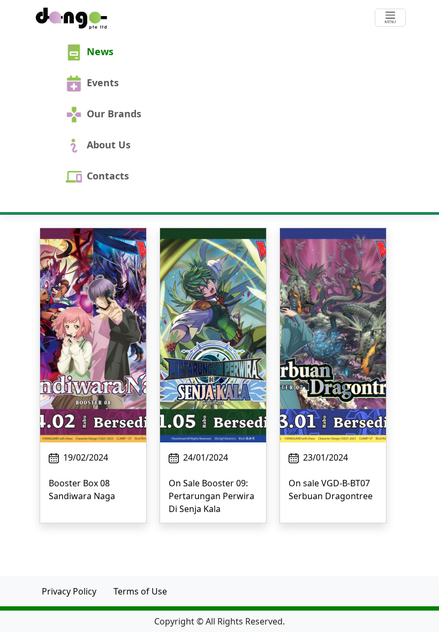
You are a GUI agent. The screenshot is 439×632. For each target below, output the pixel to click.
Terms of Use (140, 591)
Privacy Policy (69, 591)
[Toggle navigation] (390, 18)
